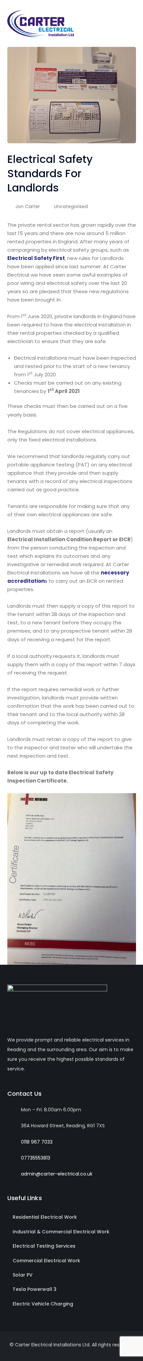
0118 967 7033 (37, 1142)
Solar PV (23, 1275)
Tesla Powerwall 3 (35, 1289)
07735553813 (35, 1158)
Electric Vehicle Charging (43, 1303)
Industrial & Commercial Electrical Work (61, 1231)
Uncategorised (71, 206)
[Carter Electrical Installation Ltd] (40, 23)
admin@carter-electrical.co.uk (56, 1174)
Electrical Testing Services (44, 1246)
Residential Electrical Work (45, 1217)
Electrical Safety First (36, 258)
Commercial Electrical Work (46, 1260)
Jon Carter (27, 206)
